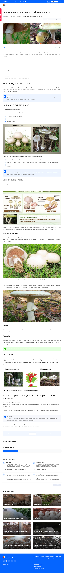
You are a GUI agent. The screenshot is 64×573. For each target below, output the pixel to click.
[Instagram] (23, 1)
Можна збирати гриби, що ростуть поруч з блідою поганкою (16, 78)
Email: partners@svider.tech (39, 568)
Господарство (37, 5)
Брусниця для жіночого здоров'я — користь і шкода (16, 481)
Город (53, 5)
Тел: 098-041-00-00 (37, 566)
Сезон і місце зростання (10, 68)
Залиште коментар (10, 447)
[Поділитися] (53, 48)
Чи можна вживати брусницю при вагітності (45, 481)
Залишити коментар (10, 451)
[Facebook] (18, 1)
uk (49, 1)
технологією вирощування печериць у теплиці (25, 348)
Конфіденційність (6, 564)
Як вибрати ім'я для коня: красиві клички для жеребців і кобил (17, 469)
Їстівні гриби (12, 16)
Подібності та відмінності (9, 66)
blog (5, 1)
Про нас (4, 565)
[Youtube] (15, 1)
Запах (6, 72)
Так (31, 433)
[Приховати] (59, 63)
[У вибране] (29, 496)
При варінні (7, 76)
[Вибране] (60, 1)
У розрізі (6, 74)
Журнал (27, 5)
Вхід (54, 1)
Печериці (19, 16)
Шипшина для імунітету (41, 469)
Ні (34, 433)
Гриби (6, 16)
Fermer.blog (4, 5)
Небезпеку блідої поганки (9, 65)
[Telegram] (20, 1)
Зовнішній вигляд (8, 70)
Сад (46, 5)
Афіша (10, 5)
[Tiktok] (26, 1)
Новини (18, 5)
